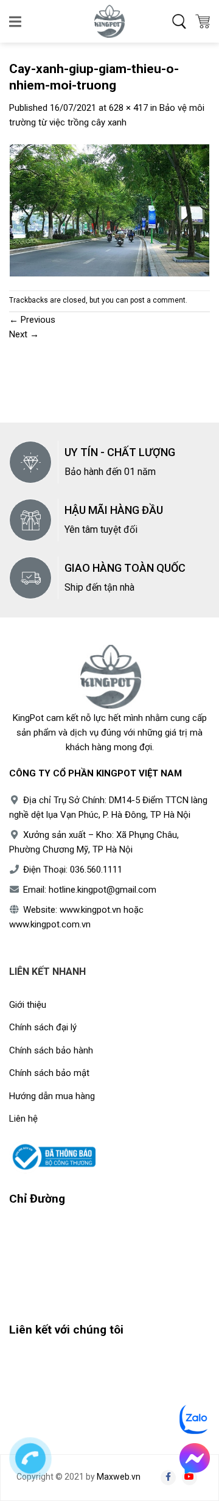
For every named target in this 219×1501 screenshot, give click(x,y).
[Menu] (16, 21)
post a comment (158, 300)
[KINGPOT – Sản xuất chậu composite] (109, 21)
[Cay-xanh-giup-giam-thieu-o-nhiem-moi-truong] (109, 209)
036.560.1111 (96, 869)
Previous (32, 319)
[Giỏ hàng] (202, 21)
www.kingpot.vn (90, 909)
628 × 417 (128, 107)
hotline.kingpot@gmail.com (102, 889)
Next (24, 334)
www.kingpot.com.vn (50, 924)
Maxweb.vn (119, 1477)
